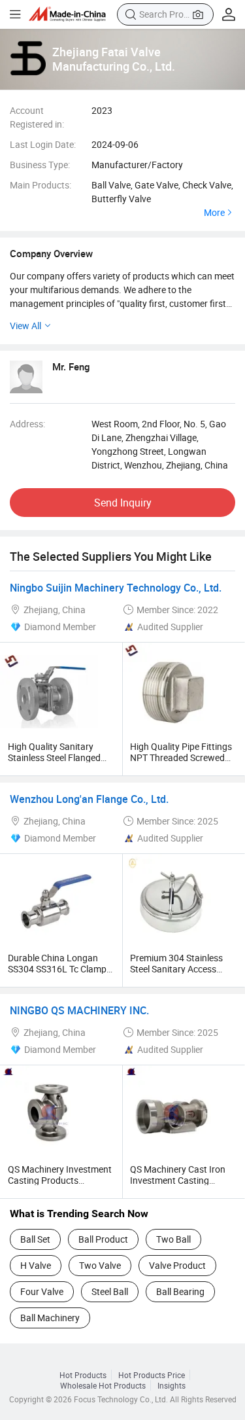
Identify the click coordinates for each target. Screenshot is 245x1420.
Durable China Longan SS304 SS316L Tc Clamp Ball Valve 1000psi (57, 968)
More (214, 212)
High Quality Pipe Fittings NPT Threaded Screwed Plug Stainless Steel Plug (181, 757)
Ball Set (35, 1239)
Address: (27, 423)
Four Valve (41, 1291)
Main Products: (40, 185)
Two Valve (100, 1265)
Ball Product (103, 1239)
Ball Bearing (180, 1291)
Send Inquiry (123, 502)
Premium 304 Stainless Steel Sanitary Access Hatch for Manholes (176, 968)
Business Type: (40, 164)
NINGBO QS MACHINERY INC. (79, 1010)
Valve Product (177, 1265)
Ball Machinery (50, 1317)
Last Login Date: (43, 144)
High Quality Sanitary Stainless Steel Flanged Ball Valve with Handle (54, 757)
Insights (171, 1385)
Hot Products (82, 1375)
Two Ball (173, 1239)
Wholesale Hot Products (103, 1385)
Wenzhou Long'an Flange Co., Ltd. (89, 799)
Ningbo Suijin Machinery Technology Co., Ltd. (115, 587)
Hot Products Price (151, 1375)
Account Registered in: (37, 117)
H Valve (35, 1265)
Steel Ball (109, 1291)
